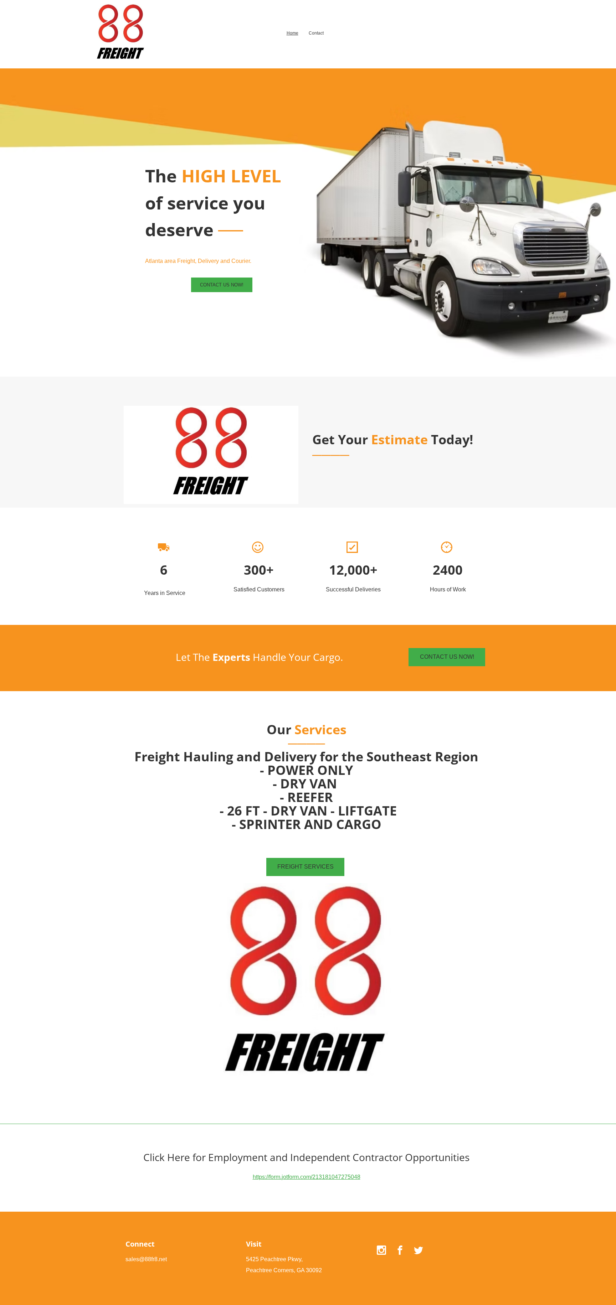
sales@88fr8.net (146, 1259)
